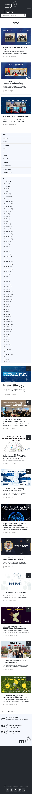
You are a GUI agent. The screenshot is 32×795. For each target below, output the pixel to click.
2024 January (7, 259)
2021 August (7, 331)
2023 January (7, 289)
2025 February (7, 226)
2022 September (8, 299)
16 (9, 711)
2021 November (8, 324)
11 (2, 711)
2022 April (6, 311)
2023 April (6, 281)
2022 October (7, 296)
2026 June (6, 186)
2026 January (7, 199)
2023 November (8, 264)
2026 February (7, 196)
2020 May (6, 359)
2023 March (7, 284)
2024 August (7, 241)
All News (5, 135)
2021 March (7, 344)
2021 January (7, 349)
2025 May (6, 219)
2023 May (6, 279)
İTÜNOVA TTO (7, 172)
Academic (5, 138)
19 (13, 711)
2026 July (6, 183)
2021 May (6, 339)
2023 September (8, 269)
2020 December (8, 351)
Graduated (6, 145)
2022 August (7, 301)
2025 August (7, 211)
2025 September (8, 209)
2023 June (6, 276)
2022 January (7, 319)
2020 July (6, 356)
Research (5, 159)
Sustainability (7, 165)
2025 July (6, 214)
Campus (5, 162)
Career (5, 155)
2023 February (7, 286)
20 (14, 711)
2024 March (7, 254)
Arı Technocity (7, 169)
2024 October (7, 236)
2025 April (6, 221)
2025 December (8, 201)
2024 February (7, 256)
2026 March (7, 193)
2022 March (7, 314)
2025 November (8, 204)
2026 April (6, 191)
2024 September (8, 239)
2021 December (8, 321)
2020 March (6, 361)
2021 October (7, 326)
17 (10, 711)
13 (5, 711)
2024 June (6, 246)
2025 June (6, 216)
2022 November (8, 294)
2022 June (6, 306)
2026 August (7, 181)
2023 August (7, 271)
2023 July (6, 274)
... (1, 711)
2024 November (8, 234)
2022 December (8, 291)
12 (4, 711)
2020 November (8, 354)
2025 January (7, 229)
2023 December (8, 261)
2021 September (8, 329)
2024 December (8, 231)
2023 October (7, 266)
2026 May (6, 188)
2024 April (6, 251)
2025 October (7, 206)
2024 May (6, 249)
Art (4, 152)
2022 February (7, 316)
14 (6, 711)
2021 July (6, 334)
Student (5, 141)
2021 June (6, 336)
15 (8, 711)
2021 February (7, 346)
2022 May (6, 309)
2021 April (6, 341)
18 (12, 711)
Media (4, 148)
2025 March (7, 224)
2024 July (6, 244)
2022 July (6, 304)
